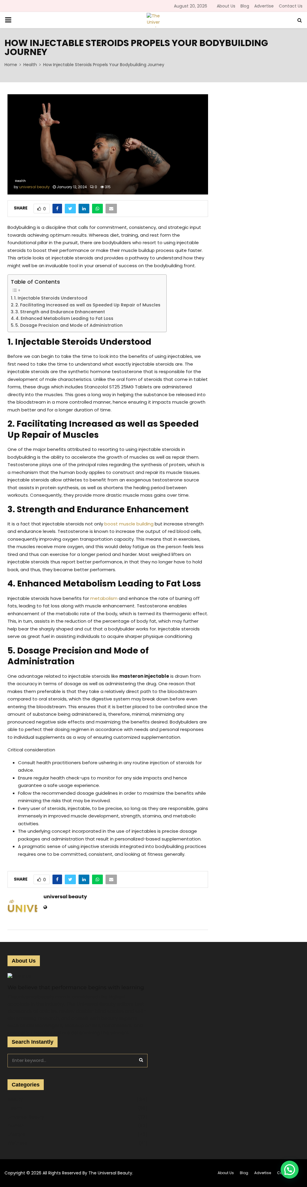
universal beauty (34, 186)
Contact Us (291, 6)
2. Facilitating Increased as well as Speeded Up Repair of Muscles (87, 305)
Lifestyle (16, 1134)
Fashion (15, 1126)
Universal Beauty (25, 1117)
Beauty (15, 1099)
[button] (290, 1170)
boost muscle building (129, 524)
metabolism (104, 598)
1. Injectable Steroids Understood (50, 298)
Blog (244, 6)
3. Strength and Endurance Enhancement (60, 312)
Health (20, 181)
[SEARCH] (141, 1060)
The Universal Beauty (110, 1173)
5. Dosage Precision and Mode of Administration (69, 325)
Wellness (17, 1143)
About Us (226, 6)
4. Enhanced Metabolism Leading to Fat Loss (64, 318)
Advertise (264, 6)
